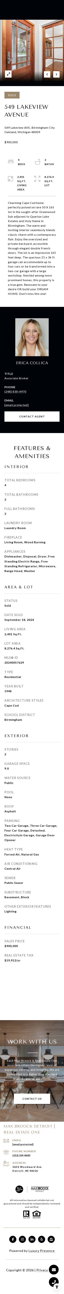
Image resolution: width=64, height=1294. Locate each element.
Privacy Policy (47, 1270)
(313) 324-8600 (21, 1155)
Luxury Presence (41, 1251)
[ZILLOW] (51, 1239)
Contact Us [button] (32, 1098)
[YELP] (41, 1239)
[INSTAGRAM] (22, 1239)
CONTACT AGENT (32, 416)
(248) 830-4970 (15, 391)
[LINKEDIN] (32, 1239)
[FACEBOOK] (12, 1239)
